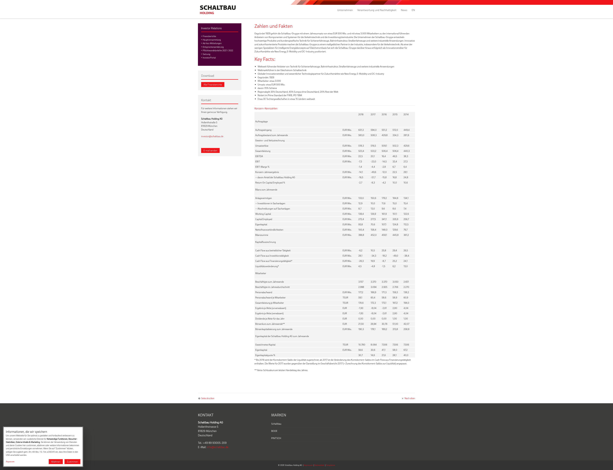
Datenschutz (319, 465)
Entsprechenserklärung (213, 46)
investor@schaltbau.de (212, 136)
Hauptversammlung (212, 39)
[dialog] (43, 447)
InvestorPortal (209, 57)
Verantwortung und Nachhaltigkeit (376, 10)
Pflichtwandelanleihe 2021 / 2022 (218, 50)
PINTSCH (276, 438)
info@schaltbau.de (217, 447)
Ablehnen (55, 461)
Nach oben (410, 398)
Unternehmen (345, 10)
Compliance (330, 465)
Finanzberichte (209, 36)
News (404, 10)
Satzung (206, 54)
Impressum (308, 465)
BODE (274, 430)
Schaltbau (276, 423)
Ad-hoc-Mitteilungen (212, 43)
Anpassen (10, 461)
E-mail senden (210, 150)
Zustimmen (72, 461)
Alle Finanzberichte (213, 84)
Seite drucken (207, 398)
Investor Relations (211, 28)
